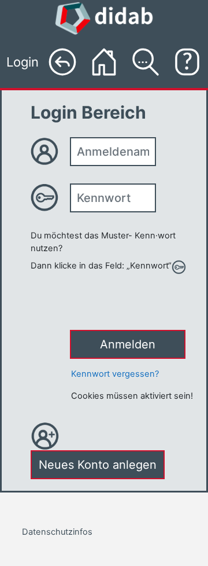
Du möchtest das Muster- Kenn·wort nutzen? (103, 241)
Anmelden (127, 344)
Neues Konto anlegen (98, 465)
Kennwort (50, 197)
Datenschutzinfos (57, 532)
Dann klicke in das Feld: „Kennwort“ (101, 265)
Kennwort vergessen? (115, 374)
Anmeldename (50, 151)
